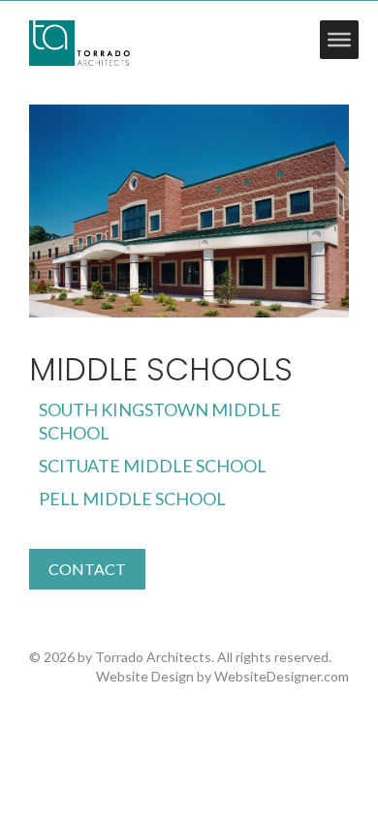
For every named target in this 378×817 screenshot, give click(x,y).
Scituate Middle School (153, 465)
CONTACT (87, 569)
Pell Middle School (132, 498)
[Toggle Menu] (339, 39)
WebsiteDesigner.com (281, 676)
